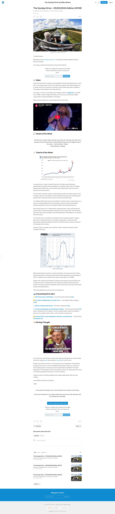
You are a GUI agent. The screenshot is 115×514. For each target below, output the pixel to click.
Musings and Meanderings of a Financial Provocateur (45, 458)
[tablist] (39, 435)
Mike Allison (39, 459)
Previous (38, 426)
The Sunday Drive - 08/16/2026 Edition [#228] (47, 475)
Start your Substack (54, 507)
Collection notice (66, 504)
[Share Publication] (98, 2)
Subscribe (104, 2)
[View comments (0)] (37, 16)
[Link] (31, 80)
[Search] (95, 2)
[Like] (34, 16)
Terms (61, 504)
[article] (57, 459)
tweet (58, 360)
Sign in (111, 2)
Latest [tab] (38, 452)
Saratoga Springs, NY (49, 59)
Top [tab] (35, 452)
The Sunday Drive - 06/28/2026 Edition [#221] (47, 465)
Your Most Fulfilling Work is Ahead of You (47, 300)
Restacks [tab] (42, 435)
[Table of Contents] (1, 257)
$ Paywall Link (38, 318)
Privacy (57, 504)
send (46, 360)
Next (77, 426)
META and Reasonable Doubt (44, 306)
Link (72, 297)
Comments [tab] (36, 435)
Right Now (71, 92)
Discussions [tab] (43, 452)
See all (36, 484)
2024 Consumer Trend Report (44, 297)
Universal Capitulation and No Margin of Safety (49, 309)
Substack (51, 511)
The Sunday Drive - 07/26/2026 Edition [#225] (47, 456)
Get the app (64, 507)
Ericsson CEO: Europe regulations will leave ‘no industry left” (53, 316)
